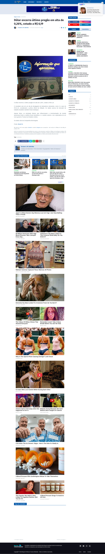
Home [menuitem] (25, 2)
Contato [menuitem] (46, 2)
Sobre (84, 551)
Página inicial (17, 16)
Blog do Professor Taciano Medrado (30, 551)
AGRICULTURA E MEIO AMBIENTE (80, 109)
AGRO (80, 111)
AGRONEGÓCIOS (80, 113)
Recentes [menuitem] (39, 2)
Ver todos (64, 155)
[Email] (40, 141)
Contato (89, 551)
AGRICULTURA (80, 107)
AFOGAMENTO (80, 105)
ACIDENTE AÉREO (80, 99)
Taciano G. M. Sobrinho (27, 146)
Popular (74, 29)
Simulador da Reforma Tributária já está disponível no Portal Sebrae (21, 174)
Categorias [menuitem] (31, 2)
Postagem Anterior (19, 539)
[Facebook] (61, 28)
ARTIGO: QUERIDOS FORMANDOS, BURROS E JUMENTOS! (83, 36)
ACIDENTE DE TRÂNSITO (80, 103)
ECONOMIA (23, 16)
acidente (80, 96)
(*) (80, 94)
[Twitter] (63, 28)
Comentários (85, 29)
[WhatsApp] (65, 28)
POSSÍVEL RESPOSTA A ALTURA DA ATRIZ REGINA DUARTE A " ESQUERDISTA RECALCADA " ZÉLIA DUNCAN (84, 44)
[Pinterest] (37, 141)
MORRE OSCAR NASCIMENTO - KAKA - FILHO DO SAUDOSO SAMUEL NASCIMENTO (82, 54)
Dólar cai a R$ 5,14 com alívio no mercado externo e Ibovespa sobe (39, 174)
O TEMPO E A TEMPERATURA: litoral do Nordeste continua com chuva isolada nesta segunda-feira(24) (78, 67)
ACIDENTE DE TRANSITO (80, 101)
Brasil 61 (20, 124)
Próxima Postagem (61, 539)
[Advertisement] (40, 42)
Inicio (80, 551)
